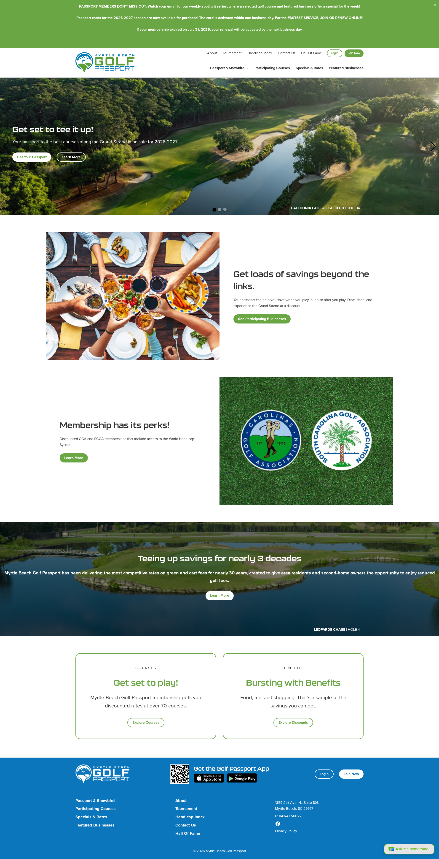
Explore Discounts (293, 722)
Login (334, 53)
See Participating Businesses (262, 318)
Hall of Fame (311, 53)
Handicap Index (259, 53)
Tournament (232, 53)
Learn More (71, 157)
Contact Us (286, 53)
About (212, 53)
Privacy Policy (286, 831)
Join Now (354, 53)
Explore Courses (145, 722)
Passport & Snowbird (227, 68)
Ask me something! (412, 849)
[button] (6, 146)
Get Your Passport (32, 157)
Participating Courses (272, 68)
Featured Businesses (346, 68)
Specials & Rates (309, 68)
